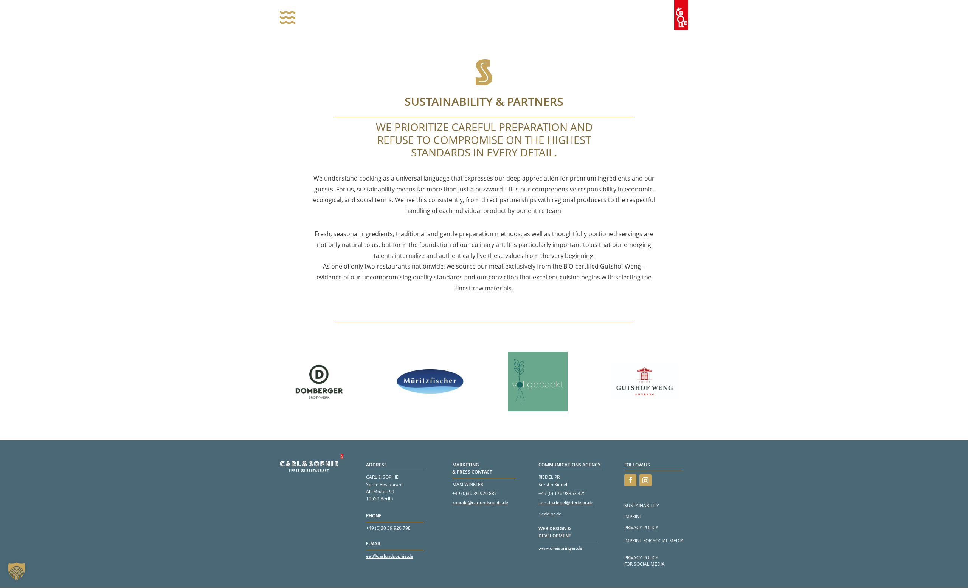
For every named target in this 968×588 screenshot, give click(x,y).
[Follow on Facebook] (630, 480)
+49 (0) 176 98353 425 (562, 493)
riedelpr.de (550, 514)
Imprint (633, 516)
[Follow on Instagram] (645, 480)
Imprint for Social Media (654, 541)
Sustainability (641, 505)
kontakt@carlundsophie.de (480, 502)
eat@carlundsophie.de (389, 556)
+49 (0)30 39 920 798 (388, 528)
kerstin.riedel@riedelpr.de (565, 502)
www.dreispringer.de (560, 548)
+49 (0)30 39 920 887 (474, 493)
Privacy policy (641, 527)
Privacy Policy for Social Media (644, 561)
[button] (16, 571)
